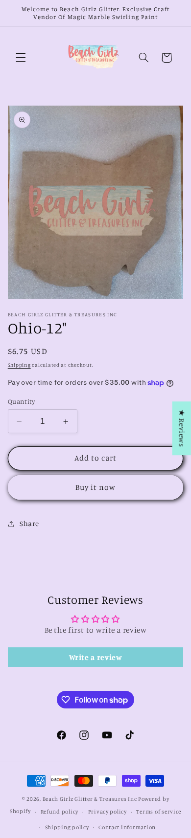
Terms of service (158, 811)
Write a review (95, 657)
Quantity (21, 401)
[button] (20, 57)
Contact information (127, 827)
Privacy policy (107, 811)
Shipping (19, 365)
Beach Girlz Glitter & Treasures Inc (90, 798)
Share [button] (29, 523)
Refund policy (60, 811)
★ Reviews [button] (182, 428)
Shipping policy (67, 827)
